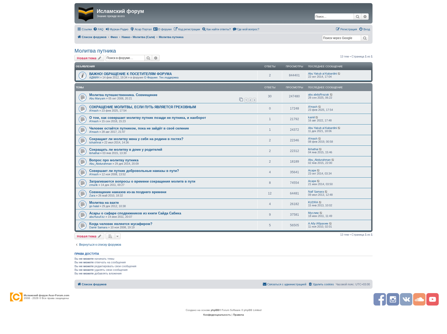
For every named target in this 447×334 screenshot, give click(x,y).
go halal (94, 206)
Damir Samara (98, 227)
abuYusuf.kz (97, 216)
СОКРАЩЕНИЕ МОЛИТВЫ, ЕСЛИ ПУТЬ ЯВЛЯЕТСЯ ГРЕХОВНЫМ (142, 107)
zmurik (93, 184)
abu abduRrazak (318, 94)
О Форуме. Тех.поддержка (161, 77)
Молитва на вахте (104, 203)
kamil (311, 117)
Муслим (313, 212)
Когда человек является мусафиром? (120, 224)
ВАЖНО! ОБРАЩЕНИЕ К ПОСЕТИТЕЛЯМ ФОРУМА (130, 74)
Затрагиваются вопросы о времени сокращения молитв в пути (142, 181)
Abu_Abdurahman (100, 163)
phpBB (215, 310)
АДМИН (94, 77)
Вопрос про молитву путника (113, 160)
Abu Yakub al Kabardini (322, 73)
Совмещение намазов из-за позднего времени (127, 192)
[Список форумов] (86, 13)
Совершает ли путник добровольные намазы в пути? (134, 171)
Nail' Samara (316, 191)
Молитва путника (95, 51)
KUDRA (313, 202)
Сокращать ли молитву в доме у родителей (125, 149)
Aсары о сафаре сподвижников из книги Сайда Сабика (135, 213)
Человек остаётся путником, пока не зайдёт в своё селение (139, 128)
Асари (312, 170)
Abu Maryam (97, 98)
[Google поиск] (365, 38)
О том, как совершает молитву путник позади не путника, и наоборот (147, 118)
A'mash (94, 110)
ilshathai (94, 153)
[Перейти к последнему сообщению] (339, 73)
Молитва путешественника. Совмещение (123, 95)
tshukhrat (95, 142)
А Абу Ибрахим (318, 223)
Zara (92, 195)
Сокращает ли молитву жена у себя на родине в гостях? (136, 139)
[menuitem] (98, 29)
